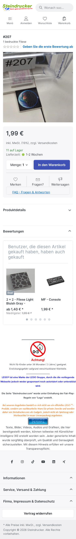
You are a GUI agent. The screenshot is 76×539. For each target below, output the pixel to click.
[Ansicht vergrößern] (38, 87)
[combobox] (54, 7)
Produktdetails (14, 210)
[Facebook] (11, 461)
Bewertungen (13, 231)
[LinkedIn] (53, 461)
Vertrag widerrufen (38, 513)
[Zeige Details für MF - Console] (55, 280)
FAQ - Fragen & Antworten (31, 192)
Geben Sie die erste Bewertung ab (48, 47)
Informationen (14, 478)
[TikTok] (32, 461)
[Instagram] (22, 461)
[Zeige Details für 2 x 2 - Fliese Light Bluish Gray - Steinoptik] (20, 280)
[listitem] (38, 87)
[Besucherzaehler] (38, 421)
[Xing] (64, 461)
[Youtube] (43, 461)
